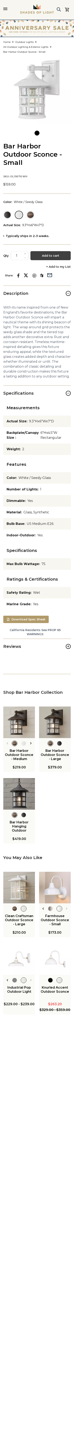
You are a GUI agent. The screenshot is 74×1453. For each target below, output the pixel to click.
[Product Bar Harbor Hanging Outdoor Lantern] (19, 794)
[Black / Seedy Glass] (7, 215)
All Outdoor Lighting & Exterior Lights (25, 46)
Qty (6, 256)
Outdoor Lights (24, 41)
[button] (37, 90)
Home (6, 41)
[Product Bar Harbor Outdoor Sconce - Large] (55, 722)
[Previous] (7, 743)
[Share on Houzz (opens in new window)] (41, 276)
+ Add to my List (58, 267)
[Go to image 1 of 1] (37, 133)
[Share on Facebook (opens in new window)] (18, 276)
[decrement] (25, 258)
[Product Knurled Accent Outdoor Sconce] (55, 959)
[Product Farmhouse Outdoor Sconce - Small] (55, 887)
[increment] (25, 254)
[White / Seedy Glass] (19, 215)
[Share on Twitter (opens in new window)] (26, 275)
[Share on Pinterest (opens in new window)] (34, 276)
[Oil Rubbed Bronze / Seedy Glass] (30, 215)
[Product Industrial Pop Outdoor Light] (19, 959)
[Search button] (59, 9)
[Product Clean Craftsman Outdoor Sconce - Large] (19, 887)
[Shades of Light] (37, 8)
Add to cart (50, 256)
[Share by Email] (49, 275)
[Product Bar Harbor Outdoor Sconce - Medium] (19, 722)
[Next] (31, 743)
